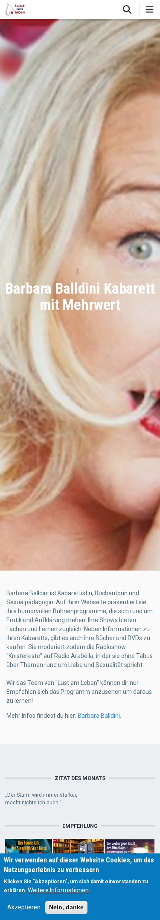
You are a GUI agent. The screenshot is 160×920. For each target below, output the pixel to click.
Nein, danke (66, 907)
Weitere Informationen (58, 890)
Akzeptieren (24, 907)
